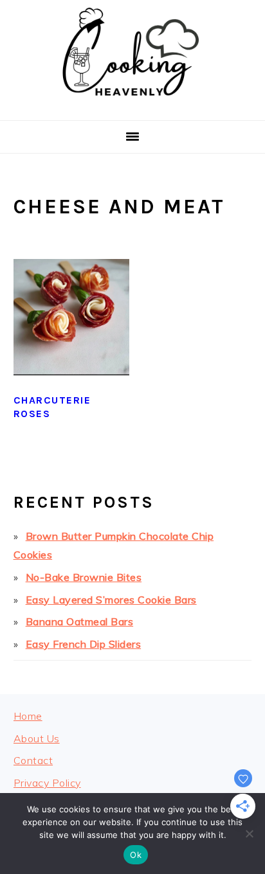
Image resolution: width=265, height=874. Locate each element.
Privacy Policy (47, 782)
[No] (248, 833)
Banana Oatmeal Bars (80, 621)
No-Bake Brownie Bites (84, 577)
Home (28, 715)
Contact (33, 760)
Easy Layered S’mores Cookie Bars (111, 599)
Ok (136, 855)
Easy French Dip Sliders (84, 644)
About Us (37, 738)
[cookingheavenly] (132, 104)
